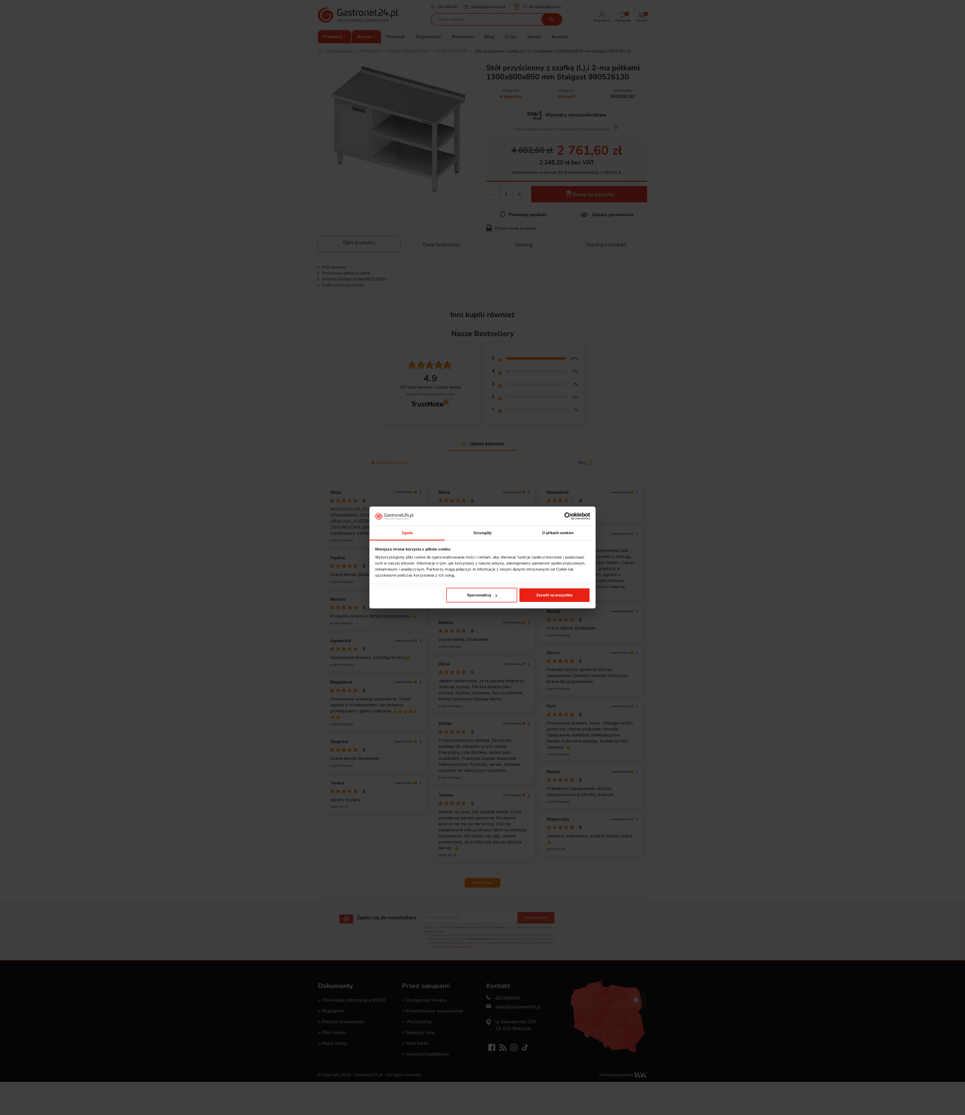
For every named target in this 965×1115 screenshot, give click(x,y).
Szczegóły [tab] (482, 533)
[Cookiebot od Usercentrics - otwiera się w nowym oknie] (568, 516)
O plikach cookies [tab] (558, 533)
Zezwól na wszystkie (554, 595)
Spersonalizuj (479, 595)
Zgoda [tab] (407, 533)
